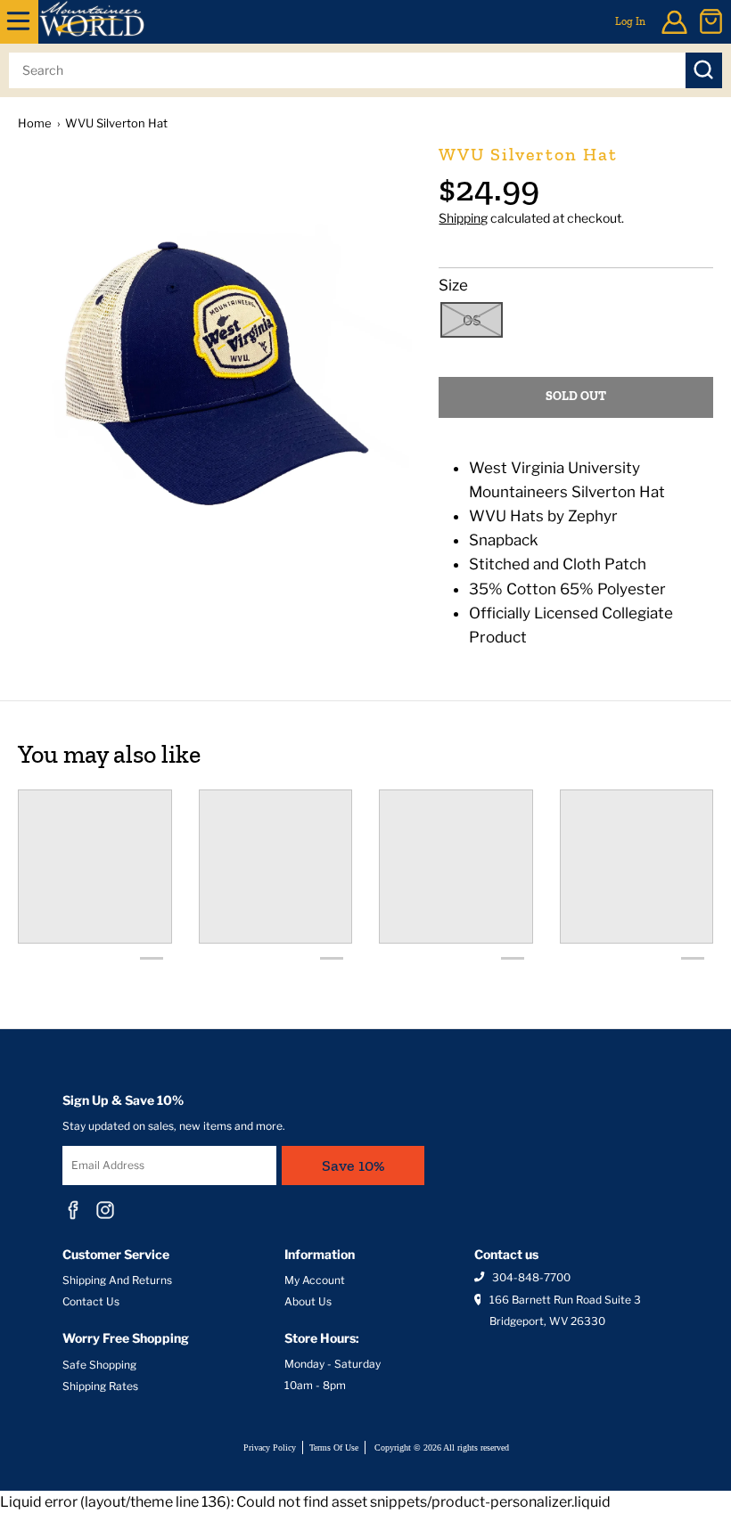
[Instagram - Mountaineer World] (105, 1210)
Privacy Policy (269, 1447)
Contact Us (90, 1301)
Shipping (463, 217)
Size (453, 285)
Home (35, 123)
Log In (630, 21)
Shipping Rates (100, 1386)
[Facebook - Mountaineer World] (73, 1210)
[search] (347, 70)
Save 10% (353, 1165)
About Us (308, 1301)
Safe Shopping (99, 1364)
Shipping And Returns (117, 1280)
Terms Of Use (333, 1447)
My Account (314, 1280)
